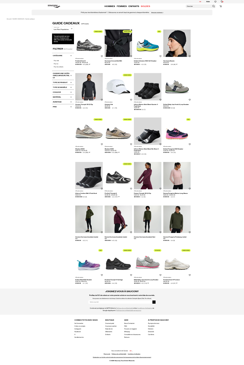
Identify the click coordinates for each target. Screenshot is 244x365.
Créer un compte (79, 326)
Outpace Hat (109, 104)
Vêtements (108, 331)
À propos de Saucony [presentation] (158, 320)
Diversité (151, 331)
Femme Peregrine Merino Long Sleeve (175, 193)
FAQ (125, 326)
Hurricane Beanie (169, 61)
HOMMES (109, 6)
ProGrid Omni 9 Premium (171, 279)
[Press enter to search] (213, 6)
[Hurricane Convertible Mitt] (118, 43)
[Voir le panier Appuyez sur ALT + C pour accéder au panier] (221, 6)
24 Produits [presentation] (85, 24)
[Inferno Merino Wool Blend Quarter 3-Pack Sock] (147, 87)
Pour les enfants (58, 67)
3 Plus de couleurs (109, 58)
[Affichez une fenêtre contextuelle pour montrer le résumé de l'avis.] (90, 65)
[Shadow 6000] (89, 131)
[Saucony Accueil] (54, 6)
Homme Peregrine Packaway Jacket (175, 237)
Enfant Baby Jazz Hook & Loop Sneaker (176, 104)
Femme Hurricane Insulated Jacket (116, 237)
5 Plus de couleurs (109, 146)
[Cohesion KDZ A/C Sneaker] (147, 43)
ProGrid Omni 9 (80, 61)
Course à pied (109, 323)
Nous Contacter (129, 323)
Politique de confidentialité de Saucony (128, 310)
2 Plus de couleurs (138, 58)
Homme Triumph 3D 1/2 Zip (84, 104)
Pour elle (56, 60)
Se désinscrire (79, 337)
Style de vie (108, 329)
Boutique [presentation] (109, 320)
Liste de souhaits (101, 56)
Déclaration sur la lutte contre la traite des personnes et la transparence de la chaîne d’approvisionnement (122, 357)
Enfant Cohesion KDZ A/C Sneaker (145, 61)
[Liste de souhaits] (215, 2)
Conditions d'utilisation (144, 308)
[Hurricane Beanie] (177, 43)
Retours (127, 337)
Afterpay (127, 331)
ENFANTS (133, 6)
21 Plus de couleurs (79, 58)
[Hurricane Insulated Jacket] (89, 219)
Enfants (107, 334)
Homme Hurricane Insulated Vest (144, 237)
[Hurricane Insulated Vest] (147, 219)
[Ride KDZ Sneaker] (89, 262)
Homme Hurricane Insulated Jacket (86, 237)
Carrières (151, 334)
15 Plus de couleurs (109, 191)
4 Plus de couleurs (167, 146)
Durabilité (151, 326)
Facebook (77, 331)
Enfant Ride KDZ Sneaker (83, 279)
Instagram (77, 329)
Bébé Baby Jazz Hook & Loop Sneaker (146, 279)
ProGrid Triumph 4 (111, 193)
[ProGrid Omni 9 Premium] (177, 262)
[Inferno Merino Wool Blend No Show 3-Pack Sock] (147, 131)
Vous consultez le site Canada (119, 350)
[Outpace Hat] (118, 87)
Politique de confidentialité (124, 308)
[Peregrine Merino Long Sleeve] (177, 175)
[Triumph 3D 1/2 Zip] (89, 87)
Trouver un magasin (130, 329)
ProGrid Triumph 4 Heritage (114, 279)
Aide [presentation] (126, 320)
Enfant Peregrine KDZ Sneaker (173, 149)
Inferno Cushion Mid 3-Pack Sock (86, 193)
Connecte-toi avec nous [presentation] (86, 320)
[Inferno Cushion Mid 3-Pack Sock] (89, 175)
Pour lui (56, 64)
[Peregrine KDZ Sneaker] (177, 131)
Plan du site (107, 354)
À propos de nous (153, 323)
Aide (208, 1)
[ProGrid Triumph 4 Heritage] (118, 262)
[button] (63, 55)
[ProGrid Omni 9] (89, 43)
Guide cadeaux (65, 23)
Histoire (150, 329)
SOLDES (145, 6)
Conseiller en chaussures (132, 334)
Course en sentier (111, 326)
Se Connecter (78, 323)
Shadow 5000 (109, 149)
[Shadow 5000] (118, 131)
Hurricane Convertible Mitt (113, 61)
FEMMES (122, 6)
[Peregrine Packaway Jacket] (177, 219)
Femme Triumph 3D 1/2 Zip (142, 193)
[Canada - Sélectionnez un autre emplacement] (200, 1)
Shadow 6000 (80, 149)
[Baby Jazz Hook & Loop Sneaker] (177, 87)
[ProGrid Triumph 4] (118, 175)
